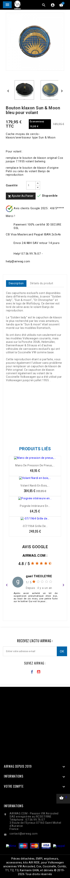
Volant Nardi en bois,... (35, 485)
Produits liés (35, 448)
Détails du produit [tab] (41, 283)
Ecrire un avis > (35, 610)
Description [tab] (16, 283)
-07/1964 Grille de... (35, 526)
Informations (13, 806)
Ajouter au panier (20, 196)
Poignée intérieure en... (35, 505)
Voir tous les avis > (35, 615)
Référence (14, 431)
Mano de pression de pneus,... (35, 465)
